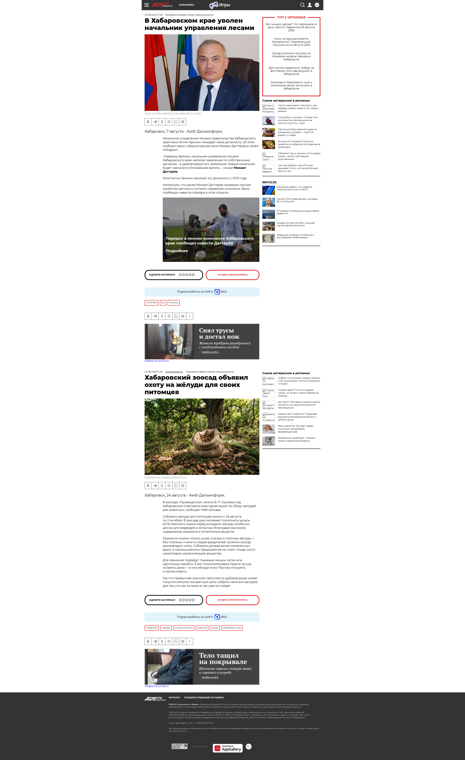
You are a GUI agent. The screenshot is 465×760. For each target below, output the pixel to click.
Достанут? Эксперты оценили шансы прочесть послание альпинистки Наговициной (299, 405)
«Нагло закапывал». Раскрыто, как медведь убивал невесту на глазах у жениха (298, 108)
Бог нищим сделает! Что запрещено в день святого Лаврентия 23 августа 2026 (291, 27)
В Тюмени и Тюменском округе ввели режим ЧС (298, 212)
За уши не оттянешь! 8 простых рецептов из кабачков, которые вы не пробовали (299, 144)
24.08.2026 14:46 (154, 371)
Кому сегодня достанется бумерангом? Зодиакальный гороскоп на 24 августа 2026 (291, 42)
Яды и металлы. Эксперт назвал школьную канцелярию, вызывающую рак (296, 429)
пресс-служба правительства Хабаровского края (173, 113)
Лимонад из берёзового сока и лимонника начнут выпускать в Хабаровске (291, 85)
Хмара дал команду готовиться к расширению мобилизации (295, 236)
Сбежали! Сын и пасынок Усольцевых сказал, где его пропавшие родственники (299, 156)
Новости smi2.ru (157, 361)
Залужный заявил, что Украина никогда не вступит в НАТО (294, 188)
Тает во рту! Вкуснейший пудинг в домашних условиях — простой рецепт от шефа (297, 132)
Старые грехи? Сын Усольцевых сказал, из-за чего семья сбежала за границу (298, 393)
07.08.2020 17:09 (153, 14)
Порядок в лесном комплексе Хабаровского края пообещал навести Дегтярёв (210, 240)
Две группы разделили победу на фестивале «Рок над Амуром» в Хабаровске (291, 71)
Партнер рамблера (200, 746)
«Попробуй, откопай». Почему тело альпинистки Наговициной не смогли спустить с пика (298, 120)
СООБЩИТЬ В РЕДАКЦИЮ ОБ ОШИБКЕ (204, 697)
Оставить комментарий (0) (233, 275)
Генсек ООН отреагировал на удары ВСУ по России (297, 200)
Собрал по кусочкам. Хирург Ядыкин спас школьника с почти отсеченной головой (299, 381)
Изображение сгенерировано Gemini (166, 477)
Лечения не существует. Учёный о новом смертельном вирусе (297, 439)
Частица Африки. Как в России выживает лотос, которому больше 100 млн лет (298, 168)
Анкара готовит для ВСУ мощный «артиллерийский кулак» (296, 224)
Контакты (174, 697)
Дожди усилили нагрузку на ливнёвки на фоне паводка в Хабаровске (291, 56)
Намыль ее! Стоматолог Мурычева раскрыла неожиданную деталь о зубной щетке (297, 417)
